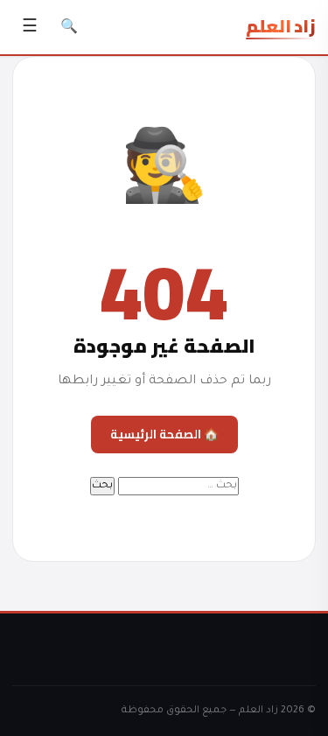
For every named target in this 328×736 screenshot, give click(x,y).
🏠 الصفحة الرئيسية (164, 434)
